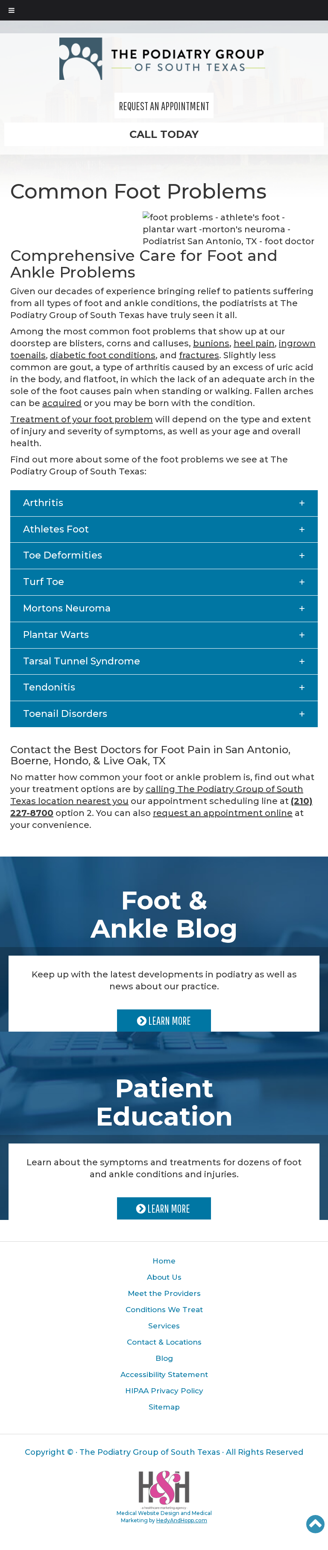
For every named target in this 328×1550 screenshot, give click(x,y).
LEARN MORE (168, 1020)
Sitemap (164, 1407)
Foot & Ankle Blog (164, 914)
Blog (164, 1358)
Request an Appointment (164, 105)
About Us (164, 1277)
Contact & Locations (164, 1342)
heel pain (254, 343)
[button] (164, 503)
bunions (211, 343)
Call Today (164, 134)
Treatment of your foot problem (81, 419)
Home (164, 1261)
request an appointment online (223, 813)
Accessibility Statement (164, 1374)
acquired (62, 403)
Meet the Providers (164, 1293)
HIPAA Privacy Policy (164, 1390)
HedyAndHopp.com (181, 1520)
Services (164, 1326)
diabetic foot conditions (102, 355)
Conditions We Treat (164, 1309)
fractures (199, 355)
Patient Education (164, 1102)
